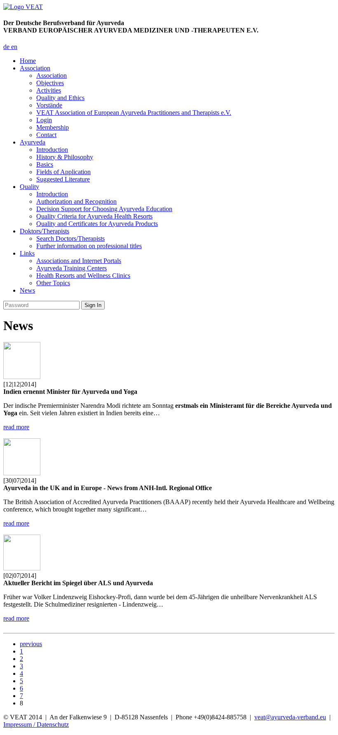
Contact (46, 134)
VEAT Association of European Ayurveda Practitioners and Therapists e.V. (133, 112)
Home (28, 60)
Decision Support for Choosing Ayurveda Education (104, 208)
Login (44, 119)
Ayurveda (32, 142)
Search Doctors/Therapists (70, 238)
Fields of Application (63, 171)
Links (27, 253)
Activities (48, 90)
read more (16, 426)
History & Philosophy (64, 157)
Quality (29, 186)
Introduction (52, 149)
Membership (52, 127)
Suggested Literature (63, 179)
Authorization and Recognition (76, 201)
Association (35, 68)
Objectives (50, 82)
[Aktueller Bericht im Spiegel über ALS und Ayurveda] (21, 568)
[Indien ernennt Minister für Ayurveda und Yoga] (21, 376)
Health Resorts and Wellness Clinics (83, 275)
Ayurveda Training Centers (71, 268)
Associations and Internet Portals (78, 260)
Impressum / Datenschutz (36, 724)
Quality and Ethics (60, 97)
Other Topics (53, 282)
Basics (44, 164)
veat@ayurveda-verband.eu (290, 717)
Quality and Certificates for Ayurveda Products (97, 223)
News (27, 290)
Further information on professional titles (89, 245)
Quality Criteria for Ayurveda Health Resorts (94, 216)
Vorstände (49, 105)
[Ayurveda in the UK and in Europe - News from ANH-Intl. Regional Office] (21, 473)
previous (31, 643)
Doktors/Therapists (44, 231)
